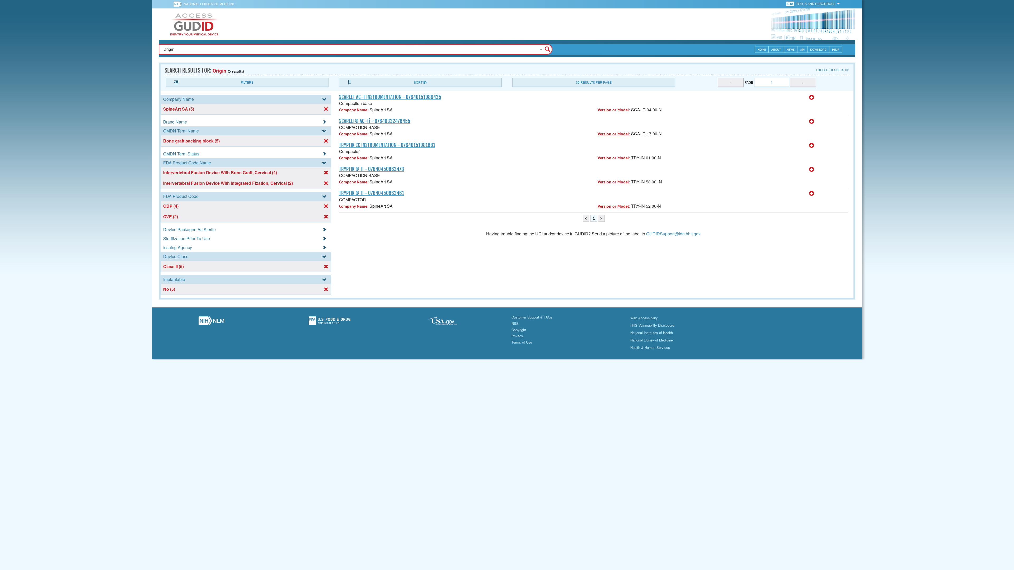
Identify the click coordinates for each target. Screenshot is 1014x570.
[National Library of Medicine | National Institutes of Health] (211, 322)
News (791, 49)
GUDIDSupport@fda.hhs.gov (673, 234)
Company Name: (353, 110)
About (776, 49)
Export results (830, 70)
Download (818, 49)
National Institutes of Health (651, 332)
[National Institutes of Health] (178, 4)
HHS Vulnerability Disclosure (652, 325)
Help (835, 49)
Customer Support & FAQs (531, 317)
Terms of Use (521, 342)
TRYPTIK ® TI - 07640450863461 (371, 193)
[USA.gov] (448, 322)
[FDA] (790, 3)
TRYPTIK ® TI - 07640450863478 (371, 169)
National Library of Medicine (209, 4)
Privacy (517, 335)
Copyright (518, 329)
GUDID (194, 24)
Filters (247, 82)
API (802, 49)
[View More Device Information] (811, 97)
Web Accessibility (644, 317)
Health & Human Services (650, 347)
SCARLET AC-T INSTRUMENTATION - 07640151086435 (390, 97)
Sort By (420, 82)
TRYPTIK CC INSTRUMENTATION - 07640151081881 (387, 145)
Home (762, 49)
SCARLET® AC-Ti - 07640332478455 (374, 121)
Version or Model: (614, 110)
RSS (515, 323)
